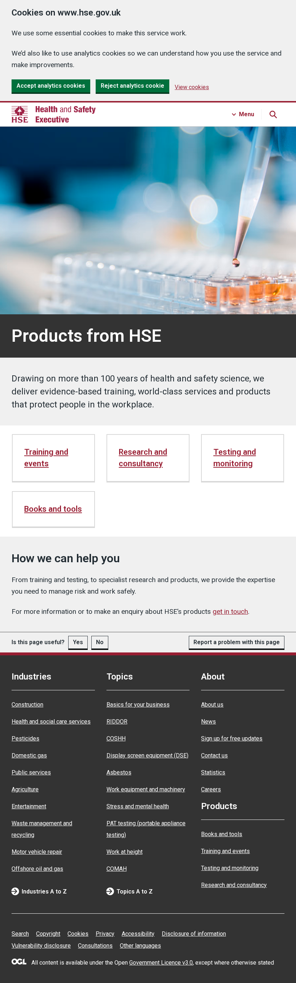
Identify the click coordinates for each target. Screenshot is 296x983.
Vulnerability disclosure (41, 945)
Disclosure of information (194, 933)
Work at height (124, 851)
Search (20, 933)
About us (212, 704)
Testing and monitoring (234, 457)
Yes (78, 642)
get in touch (230, 611)
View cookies (192, 87)
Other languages (140, 945)
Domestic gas (29, 755)
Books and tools (53, 509)
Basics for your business (138, 704)
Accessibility (138, 933)
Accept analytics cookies (51, 85)
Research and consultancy (143, 457)
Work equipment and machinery (145, 789)
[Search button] (272, 114)
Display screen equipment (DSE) (147, 755)
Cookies (78, 933)
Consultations (95, 945)
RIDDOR (116, 721)
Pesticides (25, 738)
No (100, 642)
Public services (31, 772)
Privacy (105, 933)
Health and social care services (51, 721)
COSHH (116, 738)
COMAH (116, 868)
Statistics (213, 772)
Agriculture (25, 789)
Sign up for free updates (231, 738)
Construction (27, 704)
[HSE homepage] (54, 114)
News (208, 721)
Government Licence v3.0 (161, 962)
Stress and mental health (137, 806)
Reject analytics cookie (132, 85)
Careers (211, 789)
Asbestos (118, 772)
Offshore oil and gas (37, 868)
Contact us (214, 755)
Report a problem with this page (236, 642)
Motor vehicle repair (37, 851)
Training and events (46, 457)
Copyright (48, 933)
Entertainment (29, 806)
